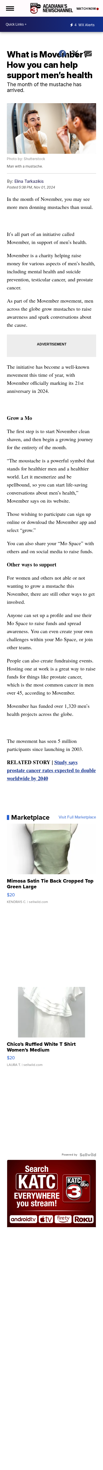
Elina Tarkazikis (29, 181)
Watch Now (86, 8)
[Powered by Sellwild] (88, 1155)
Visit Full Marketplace (77, 817)
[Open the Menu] (9, 8)
